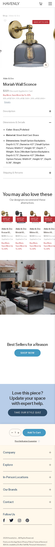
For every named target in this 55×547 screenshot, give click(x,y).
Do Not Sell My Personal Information (31, 545)
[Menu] (49, 4)
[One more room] (18, 432)
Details (7, 102)
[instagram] (19, 520)
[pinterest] (27, 520)
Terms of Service (40, 542)
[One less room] (12, 433)
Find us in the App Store (12, 542)
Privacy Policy (28, 542)
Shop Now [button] (27, 353)
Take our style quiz (27, 412)
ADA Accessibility (9, 545)
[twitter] (11, 520)
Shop (5, 16)
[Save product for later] (5, 22)
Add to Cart (34, 432)
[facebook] (4, 520)
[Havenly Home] (11, 3)
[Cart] (41, 4)
